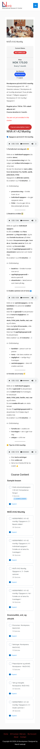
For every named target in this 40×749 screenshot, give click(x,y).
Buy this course (20, 74)
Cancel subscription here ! (20, 127)
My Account (32, 734)
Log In (20, 78)
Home (6, 734)
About (16, 737)
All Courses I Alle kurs (18, 734)
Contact (23, 737)
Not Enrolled (20, 52)
